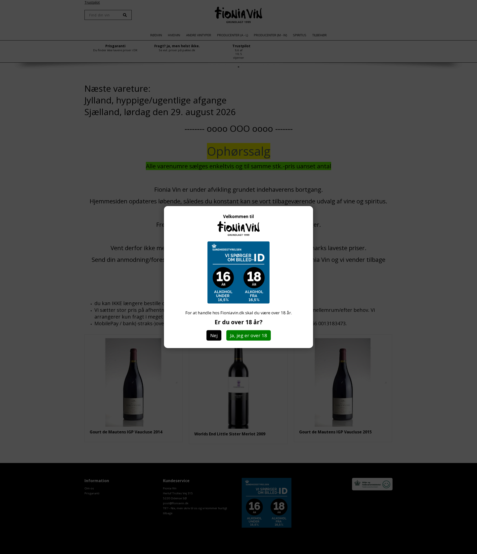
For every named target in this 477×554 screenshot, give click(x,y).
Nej (214, 335)
